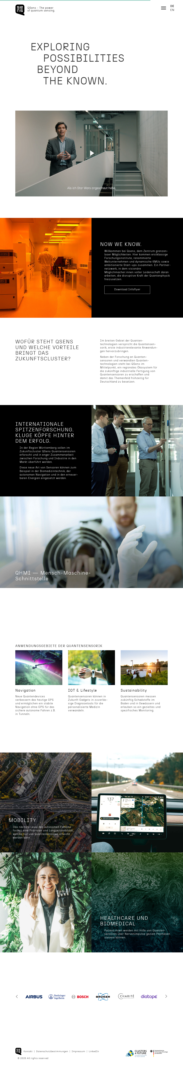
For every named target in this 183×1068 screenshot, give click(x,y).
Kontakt (28, 1051)
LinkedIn (94, 1051)
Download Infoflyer (127, 289)
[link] (91, 552)
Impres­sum (78, 1051)
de (172, 6)
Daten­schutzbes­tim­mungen (52, 1051)
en (172, 10)
